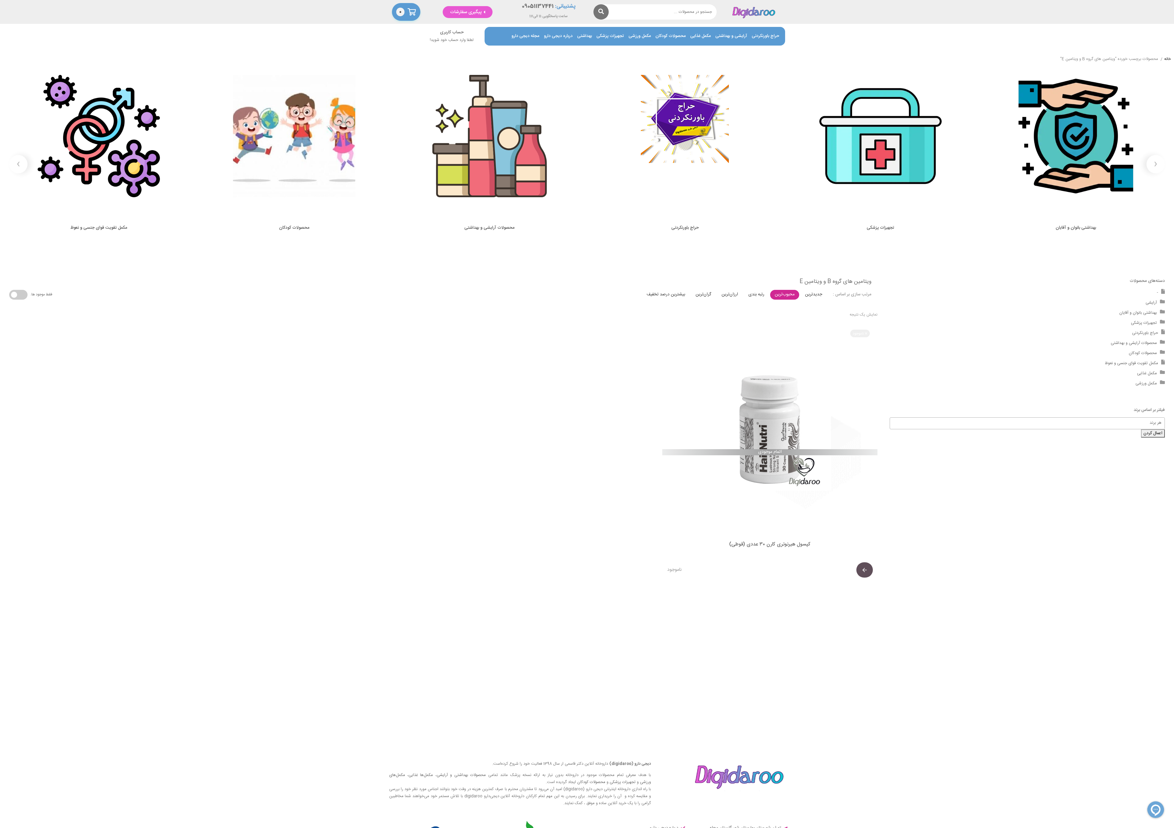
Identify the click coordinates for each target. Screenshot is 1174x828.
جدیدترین (813, 294)
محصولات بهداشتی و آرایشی (461, 775)
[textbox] (1024, 423)
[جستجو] (601, 12)
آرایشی (1151, 302)
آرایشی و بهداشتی (731, 36)
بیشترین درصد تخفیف (666, 294)
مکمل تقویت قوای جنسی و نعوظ (1131, 363)
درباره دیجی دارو (558, 36)
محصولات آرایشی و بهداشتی (1134, 343)
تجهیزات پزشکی (610, 36)
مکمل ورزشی (640, 36)
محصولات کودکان (670, 36)
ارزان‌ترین (730, 294)
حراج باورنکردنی (765, 36)
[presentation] (1155, 164)
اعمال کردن (1152, 433)
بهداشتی (584, 36)
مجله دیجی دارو (525, 36)
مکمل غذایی (700, 36)
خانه (1167, 59)
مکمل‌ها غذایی (420, 775)
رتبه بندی (756, 294)
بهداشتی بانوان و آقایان (1138, 312)
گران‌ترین (703, 294)
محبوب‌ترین (785, 294)
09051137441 (538, 6)
